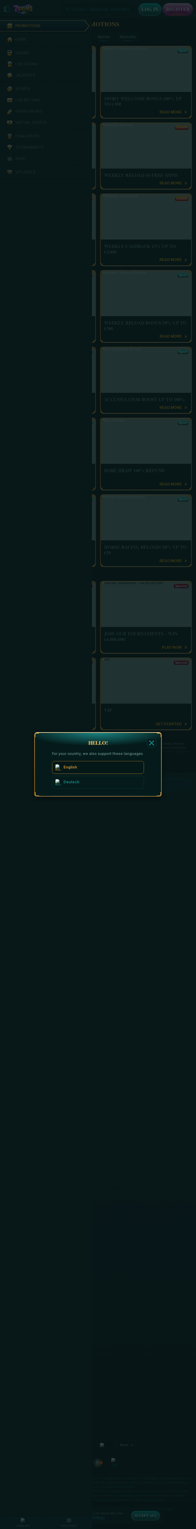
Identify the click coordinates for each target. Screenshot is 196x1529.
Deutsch (71, 782)
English (70, 767)
